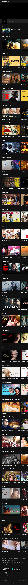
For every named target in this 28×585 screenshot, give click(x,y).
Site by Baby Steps (22, 580)
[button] (14, 30)
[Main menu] (25, 2)
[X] (9, 573)
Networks (4, 560)
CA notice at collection (7, 562)
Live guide (4, 558)
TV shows (23, 558)
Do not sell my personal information (11, 564)
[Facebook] (6, 573)
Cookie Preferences (14, 583)
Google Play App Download (16, 569)
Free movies (17, 558)
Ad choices (17, 562)
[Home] (6, 1)
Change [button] (8, 575)
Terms (9, 560)
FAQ (22, 562)
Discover (10, 558)
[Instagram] (3, 573)
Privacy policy (15, 560)
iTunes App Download (6, 569)
